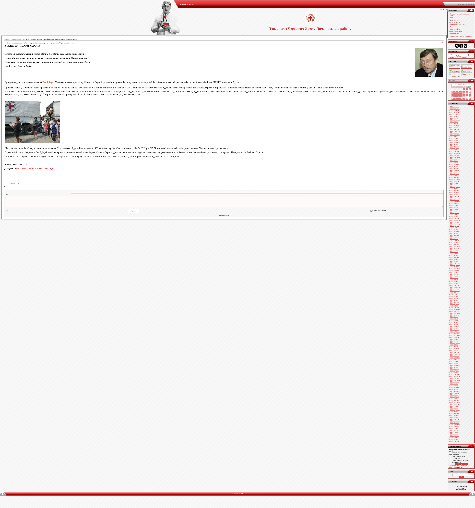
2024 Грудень (454, 404)
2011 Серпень (454, 107)
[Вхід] (446, 10)
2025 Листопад (455, 424)
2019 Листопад (455, 291)
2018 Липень (454, 261)
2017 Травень (454, 235)
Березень (18, 39)
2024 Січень (454, 383)
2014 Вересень (455, 175)
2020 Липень (454, 305)
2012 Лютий (454, 118)
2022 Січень (454, 339)
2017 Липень (454, 239)
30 (467, 98)
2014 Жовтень (454, 177)
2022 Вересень (455, 354)
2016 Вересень (455, 220)
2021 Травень (454, 324)
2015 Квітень (454, 188)
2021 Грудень (454, 337)
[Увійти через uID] (457, 46)
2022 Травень (454, 346)
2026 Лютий (454, 430)
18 (452, 96)
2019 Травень (454, 279)
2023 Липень (454, 372)
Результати (452, 465)
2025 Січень (454, 406)
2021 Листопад (455, 335)
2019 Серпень (454, 285)
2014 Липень (454, 172)
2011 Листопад (454, 112)
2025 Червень (454, 415)
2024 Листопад (455, 402)
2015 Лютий (454, 185)
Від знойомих (456, 458)
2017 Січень (454, 227)
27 (458, 98)
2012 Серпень (454, 129)
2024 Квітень (454, 389)
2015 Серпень (454, 196)
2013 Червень (454, 148)
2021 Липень (454, 328)
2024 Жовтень (454, 400)
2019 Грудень (454, 292)
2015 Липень (454, 194)
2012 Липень (454, 127)
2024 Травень (454, 391)
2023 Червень (454, 370)
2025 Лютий (454, 408)
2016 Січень (454, 205)
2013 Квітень (454, 144)
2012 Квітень (454, 122)
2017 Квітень (454, 233)
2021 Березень (455, 320)
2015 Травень (454, 190)
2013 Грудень (454, 159)
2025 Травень (454, 413)
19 (455, 96)
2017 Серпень (454, 240)
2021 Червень (454, 326)
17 (470, 94)
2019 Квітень (454, 278)
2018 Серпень (454, 263)
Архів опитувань (462, 465)
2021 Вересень (455, 331)
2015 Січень (454, 183)
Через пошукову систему (460, 460)
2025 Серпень (454, 419)
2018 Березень (455, 253)
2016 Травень (454, 213)
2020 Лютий (454, 296)
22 (464, 96)
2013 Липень (454, 149)
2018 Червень (454, 259)
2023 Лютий (454, 363)
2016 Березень (455, 209)
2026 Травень (454, 436)
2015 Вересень (455, 198)
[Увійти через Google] (465, 46)
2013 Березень (455, 142)
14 (461, 94)
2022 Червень (454, 348)
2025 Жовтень (454, 423)
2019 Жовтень (454, 289)
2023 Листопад (455, 380)
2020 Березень (455, 298)
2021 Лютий (454, 318)
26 (455, 98)
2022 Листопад (455, 357)
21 (461, 96)
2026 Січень (454, 428)
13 (23, 39)
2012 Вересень (455, 131)
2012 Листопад (455, 135)
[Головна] (441, 10)
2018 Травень (454, 257)
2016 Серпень (454, 218)
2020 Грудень (454, 315)
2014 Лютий (454, 162)
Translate (464, 57)
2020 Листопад (455, 313)
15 (464, 94)
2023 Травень (454, 369)
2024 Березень (455, 387)
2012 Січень (454, 116)
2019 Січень (454, 272)
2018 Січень (454, 250)
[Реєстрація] (443, 10)
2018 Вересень (455, 265)
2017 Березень (455, 231)
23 (467, 96)
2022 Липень (454, 350)
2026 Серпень (454, 441)
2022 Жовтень (454, 356)
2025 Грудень (454, 426)
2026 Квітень (454, 434)
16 (467, 94)
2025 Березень (455, 410)
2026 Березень (455, 432)
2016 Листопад (455, 224)
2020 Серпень (454, 307)
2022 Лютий (454, 341)
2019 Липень (454, 283)
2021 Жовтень (454, 333)
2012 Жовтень (454, 133)
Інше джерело (456, 462)
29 (464, 98)
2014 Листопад (455, 179)
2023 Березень (455, 365)
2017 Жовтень (454, 244)
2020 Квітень (454, 300)
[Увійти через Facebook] (461, 46)
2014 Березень (455, 164)
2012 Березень (455, 120)
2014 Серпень (454, 174)
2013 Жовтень (454, 155)
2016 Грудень (454, 226)
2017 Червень (454, 237)
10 (470, 91)
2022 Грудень (454, 359)
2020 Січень (454, 294)
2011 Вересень (455, 109)
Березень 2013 (461, 84)
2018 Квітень (454, 255)
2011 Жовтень (454, 110)
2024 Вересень (455, 398)
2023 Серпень (454, 374)
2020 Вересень (455, 309)
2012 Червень (454, 125)
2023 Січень (454, 361)
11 (452, 94)
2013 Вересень (455, 153)
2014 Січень (454, 161)
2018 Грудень (454, 270)
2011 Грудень (454, 114)
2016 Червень (454, 214)
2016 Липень (454, 216)
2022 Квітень (454, 344)
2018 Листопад (455, 268)
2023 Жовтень (454, 378)
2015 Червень (454, 192)
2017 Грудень (454, 248)
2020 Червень (454, 304)
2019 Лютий (454, 274)
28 (461, 98)
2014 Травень (454, 168)
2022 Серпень (454, 352)
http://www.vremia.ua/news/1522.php (34, 168)
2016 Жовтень (454, 222)
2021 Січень (454, 317)
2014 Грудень (454, 181)
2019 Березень (455, 276)
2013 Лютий (454, 140)
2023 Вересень (455, 376)
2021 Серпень (454, 330)
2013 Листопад (455, 157)
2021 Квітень (454, 322)
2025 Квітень (454, 411)
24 (470, 96)
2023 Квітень (454, 367)
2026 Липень (454, 439)
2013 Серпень (454, 151)
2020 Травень (454, 302)
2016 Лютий (454, 207)
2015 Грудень (454, 203)
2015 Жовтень (454, 200)
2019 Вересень (455, 287)
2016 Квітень (454, 211)
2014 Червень (454, 170)
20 (458, 96)
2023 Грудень (454, 382)
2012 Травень (454, 123)
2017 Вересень (455, 242)
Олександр (21, 183)
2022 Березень (455, 343)
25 (452, 98)
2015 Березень (455, 187)
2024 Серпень (454, 397)
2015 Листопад (455, 201)
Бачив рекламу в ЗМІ (458, 456)
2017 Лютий (454, 229)
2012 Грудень (454, 136)
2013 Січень (454, 138)
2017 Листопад (455, 246)
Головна (6, 39)
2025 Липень (454, 417)
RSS (192, 4)
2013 (12, 39)
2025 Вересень (455, 421)
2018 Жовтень (454, 266)
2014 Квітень (454, 166)
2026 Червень (454, 437)
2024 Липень (454, 395)
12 (455, 94)
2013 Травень (454, 146)
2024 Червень (454, 393)
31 (470, 98)
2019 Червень (454, 281)
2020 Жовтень (454, 311)
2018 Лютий (454, 252)
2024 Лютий (454, 385)
